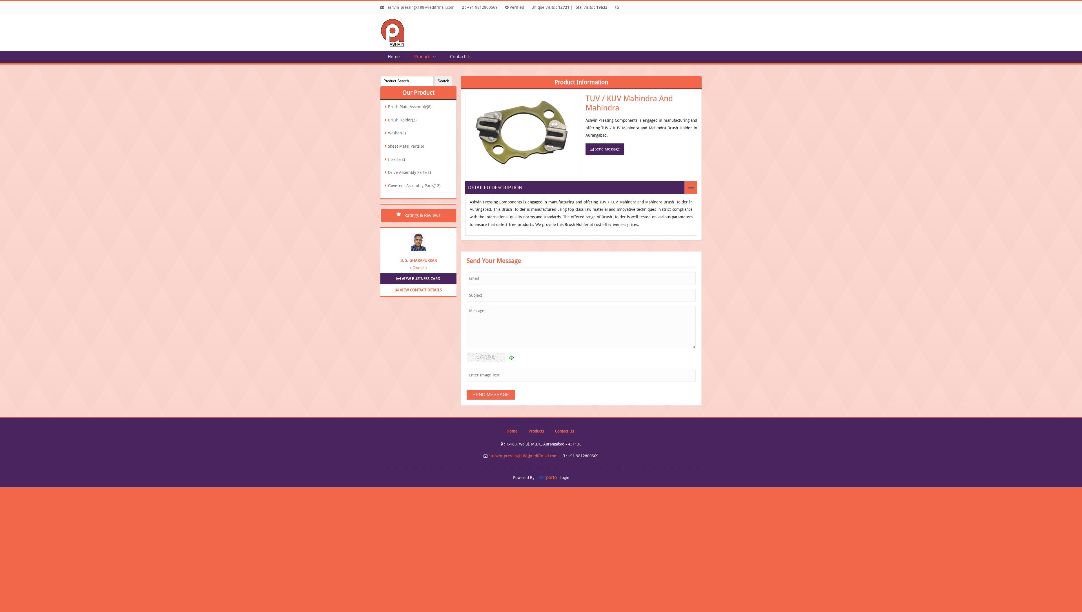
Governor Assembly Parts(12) (414, 185)
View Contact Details (420, 290)
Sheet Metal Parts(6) (406, 146)
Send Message (607, 149)
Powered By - (535, 477)
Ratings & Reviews (422, 215)
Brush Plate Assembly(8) (409, 107)
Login (564, 477)
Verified (516, 7)
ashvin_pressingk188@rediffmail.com (421, 7)
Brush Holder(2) (402, 120)
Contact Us (460, 56)
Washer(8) (397, 133)
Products (422, 56)
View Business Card (420, 278)
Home (394, 56)
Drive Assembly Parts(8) (409, 172)
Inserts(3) (396, 159)
